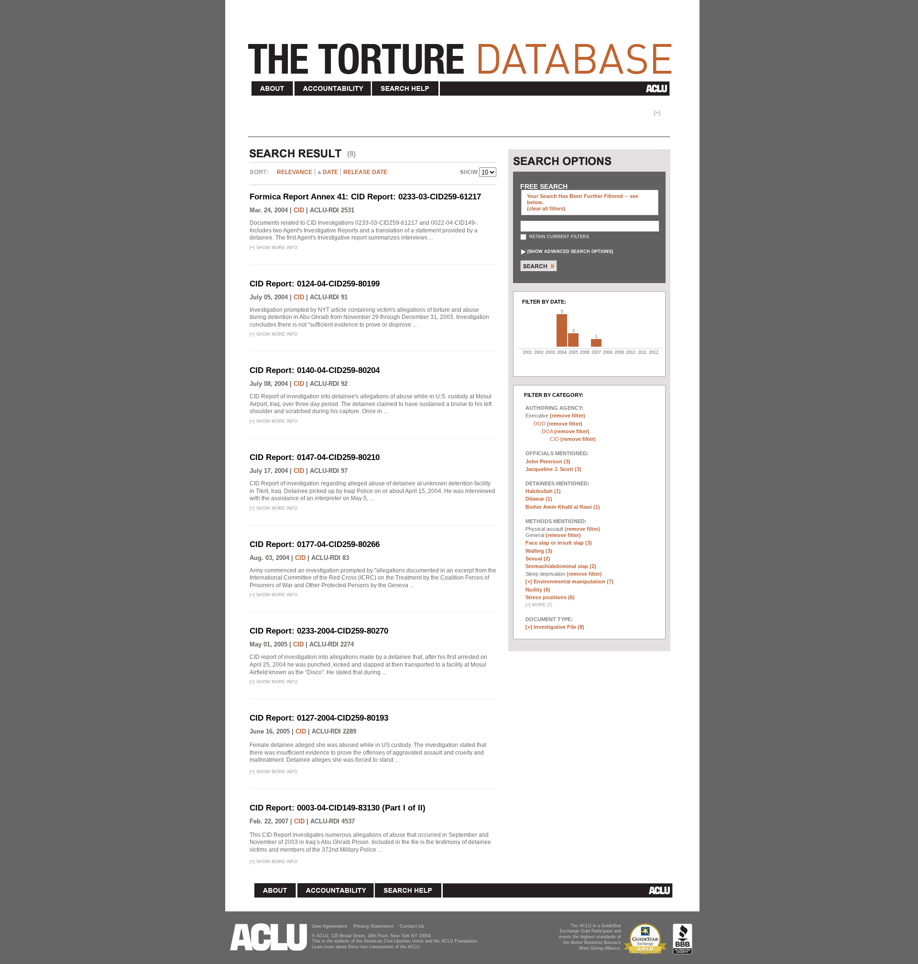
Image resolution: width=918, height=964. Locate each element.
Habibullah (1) (543, 491)
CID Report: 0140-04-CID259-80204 (315, 370)
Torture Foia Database (463, 53)
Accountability (333, 88)
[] (570, 251)
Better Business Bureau (682, 938)
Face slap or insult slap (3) (558, 543)
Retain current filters (558, 236)
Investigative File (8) (559, 627)
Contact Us (412, 926)
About (272, 88)
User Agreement (329, 926)
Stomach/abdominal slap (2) (560, 566)
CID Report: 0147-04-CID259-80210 (315, 457)
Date (330, 172)
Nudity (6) (537, 589)
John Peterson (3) (547, 461)
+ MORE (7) (538, 604)
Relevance (294, 172)
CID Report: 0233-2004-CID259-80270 (319, 630)
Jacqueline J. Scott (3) (553, 469)
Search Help (405, 88)
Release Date (365, 172)
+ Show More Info (273, 247)
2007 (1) (596, 343)
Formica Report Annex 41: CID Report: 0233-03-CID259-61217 (365, 196)
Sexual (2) (537, 558)
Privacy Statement (373, 926)
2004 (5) (562, 330)
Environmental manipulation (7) (573, 581)
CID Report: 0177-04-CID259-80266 (315, 544)
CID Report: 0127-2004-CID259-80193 (319, 718)
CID (299, 210)
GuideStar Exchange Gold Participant (647, 938)
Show (469, 173)
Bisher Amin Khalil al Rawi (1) (562, 507)
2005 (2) (573, 340)
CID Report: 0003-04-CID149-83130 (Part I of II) (338, 807)
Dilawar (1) (538, 499)
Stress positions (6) (550, 597)
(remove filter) (567, 415)
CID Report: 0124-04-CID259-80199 (315, 283)
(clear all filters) (546, 208)
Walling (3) (538, 551)
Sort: (261, 175)
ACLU (557, 88)
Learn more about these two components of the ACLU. (366, 946)
